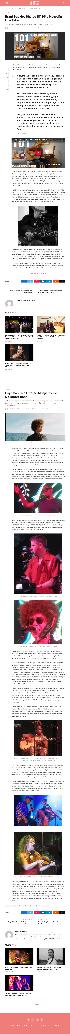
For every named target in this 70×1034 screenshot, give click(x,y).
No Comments (43, 28)
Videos (7, 12)
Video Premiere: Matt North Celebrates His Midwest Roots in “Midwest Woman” (51, 337)
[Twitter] (7, 73)
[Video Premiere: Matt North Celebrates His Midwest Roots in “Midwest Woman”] (51, 324)
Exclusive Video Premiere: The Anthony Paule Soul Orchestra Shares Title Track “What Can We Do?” (19, 337)
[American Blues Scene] (35, 3)
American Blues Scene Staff (17, 28)
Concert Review (29, 905)
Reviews (7, 389)
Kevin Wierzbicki (14, 409)
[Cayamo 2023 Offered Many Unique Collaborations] (35, 427)
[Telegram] (7, 81)
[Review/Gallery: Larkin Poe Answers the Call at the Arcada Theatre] (19, 983)
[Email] (7, 89)
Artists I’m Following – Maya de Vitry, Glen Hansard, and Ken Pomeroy (49, 968)
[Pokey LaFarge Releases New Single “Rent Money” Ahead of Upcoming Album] (19, 352)
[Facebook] (7, 69)
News (19, 1025)
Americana (9, 905)
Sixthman (45, 905)
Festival (38, 905)
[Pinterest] (7, 85)
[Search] (63, 3)
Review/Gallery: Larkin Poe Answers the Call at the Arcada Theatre (18, 994)
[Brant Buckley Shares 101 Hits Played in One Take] (35, 46)
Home (13, 1025)
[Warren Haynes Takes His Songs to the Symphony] (19, 956)
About (57, 1025)
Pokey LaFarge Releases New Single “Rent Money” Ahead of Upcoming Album (18, 365)
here (13, 900)
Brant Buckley (38, 273)
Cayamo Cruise (18, 905)
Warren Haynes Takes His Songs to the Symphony (18, 968)
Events (43, 1025)
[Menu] (7, 3)
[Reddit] (7, 77)
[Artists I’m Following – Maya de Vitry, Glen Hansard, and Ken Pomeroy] (51, 956)
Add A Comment (35, 376)
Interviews (34, 1025)
